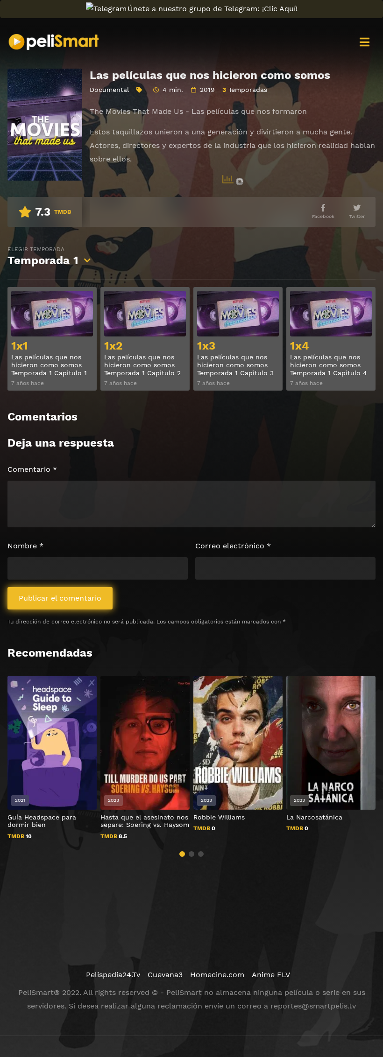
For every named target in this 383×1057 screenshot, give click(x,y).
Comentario (32, 469)
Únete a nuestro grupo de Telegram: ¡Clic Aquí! (213, 8)
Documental (109, 89)
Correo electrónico (233, 545)
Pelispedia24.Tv (113, 974)
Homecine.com (217, 974)
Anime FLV (271, 974)
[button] (182, 854)
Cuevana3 (165, 974)
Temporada (42, 256)
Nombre (25, 545)
